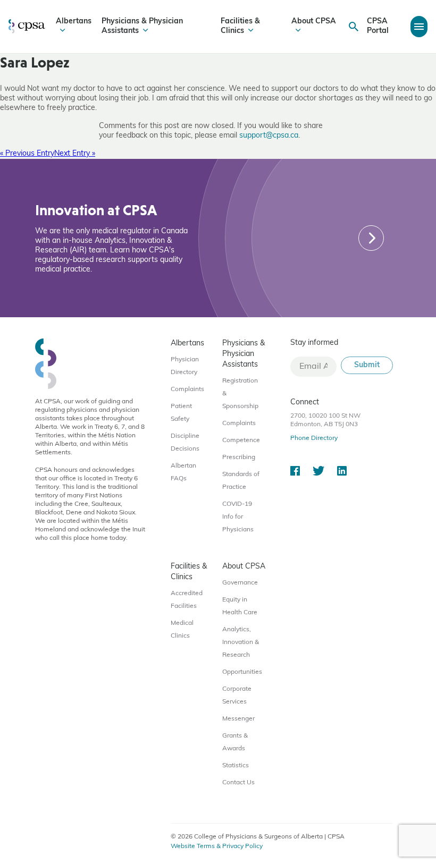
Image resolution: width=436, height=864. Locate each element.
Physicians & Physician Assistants (142, 26)
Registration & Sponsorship (240, 394)
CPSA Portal (378, 26)
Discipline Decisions (185, 442)
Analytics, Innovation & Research (240, 642)
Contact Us (238, 783)
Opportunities (242, 672)
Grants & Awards (235, 742)
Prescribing (238, 457)
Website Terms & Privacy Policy (217, 846)
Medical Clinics (182, 629)
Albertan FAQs (183, 472)
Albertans (73, 22)
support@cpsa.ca (268, 136)
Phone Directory (314, 438)
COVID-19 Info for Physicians (238, 517)
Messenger (238, 719)
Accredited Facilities (187, 599)
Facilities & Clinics (240, 26)
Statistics (235, 766)
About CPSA (313, 22)
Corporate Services (236, 695)
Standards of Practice (240, 480)
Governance (240, 583)
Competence (241, 440)
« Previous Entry (27, 154)
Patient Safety (181, 412)
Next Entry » (74, 154)
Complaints (187, 389)
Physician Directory (185, 366)
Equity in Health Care (239, 606)
